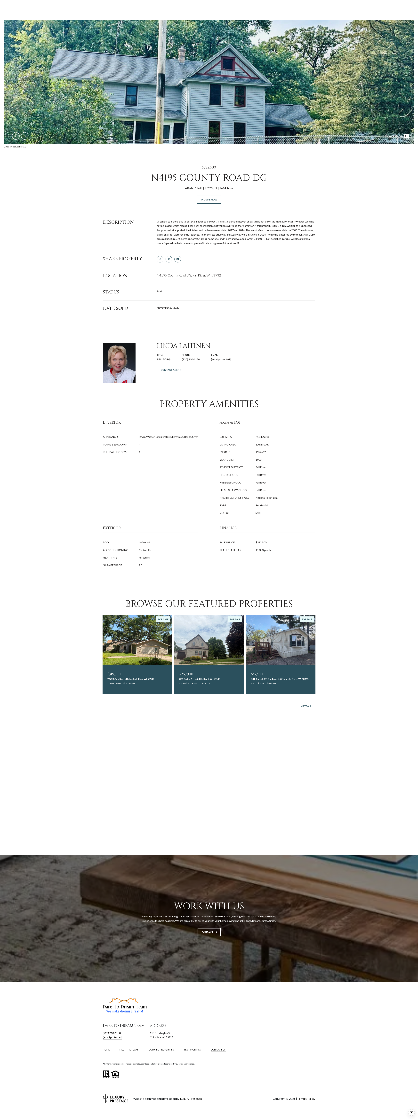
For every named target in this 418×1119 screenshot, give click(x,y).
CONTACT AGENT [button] (171, 369)
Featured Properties (161, 1049)
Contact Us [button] (209, 932)
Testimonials (192, 1049)
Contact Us (218, 1049)
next (24, 136)
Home (106, 1049)
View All (306, 706)
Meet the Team (129, 1049)
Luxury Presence (191, 1098)
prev (16, 136)
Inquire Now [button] (209, 199)
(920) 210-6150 (191, 359)
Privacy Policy (306, 1098)
